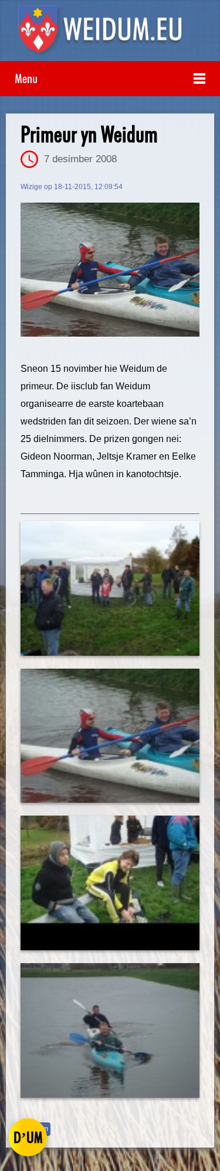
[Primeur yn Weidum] (110, 270)
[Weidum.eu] (110, 33)
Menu (26, 78)
